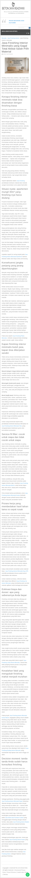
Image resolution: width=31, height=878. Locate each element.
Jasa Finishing (21, 180)
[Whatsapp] (27, 875)
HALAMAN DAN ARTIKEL (10, 31)
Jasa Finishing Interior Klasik (17, 839)
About (26, 872)
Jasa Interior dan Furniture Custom (14, 817)
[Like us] (27, 33)
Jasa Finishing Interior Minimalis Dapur (12, 801)
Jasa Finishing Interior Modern (21, 822)
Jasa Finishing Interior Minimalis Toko (12, 426)
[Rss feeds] (28, 33)
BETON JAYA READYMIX (20, 868)
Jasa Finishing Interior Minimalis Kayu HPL (16, 571)
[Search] (29, 28)
